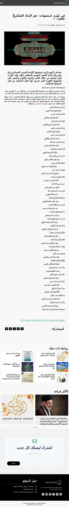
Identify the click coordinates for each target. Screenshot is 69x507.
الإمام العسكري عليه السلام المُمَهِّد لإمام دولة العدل (46, 376)
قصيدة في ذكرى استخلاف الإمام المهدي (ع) (47, 366)
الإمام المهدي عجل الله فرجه (50, 320)
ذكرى (22, 320)
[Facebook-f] (57, 494)
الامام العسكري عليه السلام (33, 320)
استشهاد (62, 320)
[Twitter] (60, 494)
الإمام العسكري (40, 104)
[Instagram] (53, 494)
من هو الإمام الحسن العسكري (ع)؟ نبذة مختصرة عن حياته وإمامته (11, 376)
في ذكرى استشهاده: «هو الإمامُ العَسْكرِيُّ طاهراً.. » (39, 17)
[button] (1, 3)
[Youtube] (46, 494)
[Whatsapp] (43, 494)
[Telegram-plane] (50, 494)
